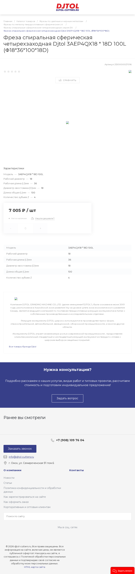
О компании (12, 470)
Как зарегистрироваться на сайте (25, 496)
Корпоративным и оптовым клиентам (27, 507)
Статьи (8, 483)
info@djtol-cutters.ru (21, 456)
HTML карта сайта (34, 567)
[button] (122, 570)
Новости (9, 477)
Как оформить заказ (16, 502)
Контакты (76, 470)
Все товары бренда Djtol (22, 346)
